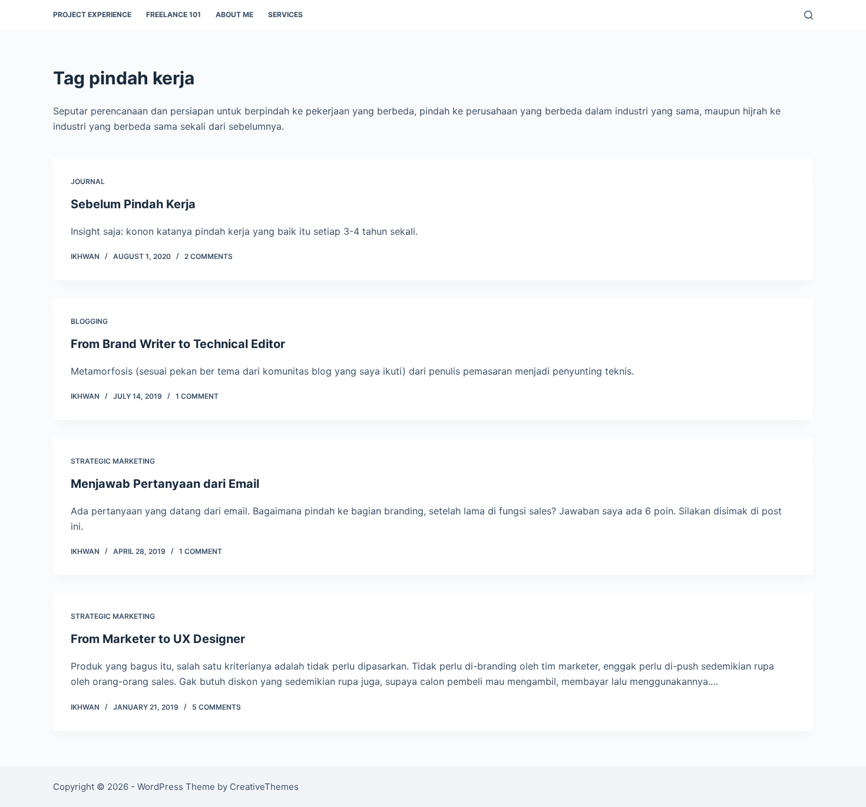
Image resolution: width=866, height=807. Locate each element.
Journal (88, 181)
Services (285, 14)
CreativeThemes (264, 786)
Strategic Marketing (113, 461)
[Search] (808, 15)
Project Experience (92, 14)
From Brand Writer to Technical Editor (178, 344)
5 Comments (216, 707)
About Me (234, 14)
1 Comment (197, 396)
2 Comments (208, 256)
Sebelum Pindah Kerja (133, 204)
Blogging (89, 321)
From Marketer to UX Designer (158, 639)
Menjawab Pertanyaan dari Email (165, 484)
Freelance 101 (173, 14)
